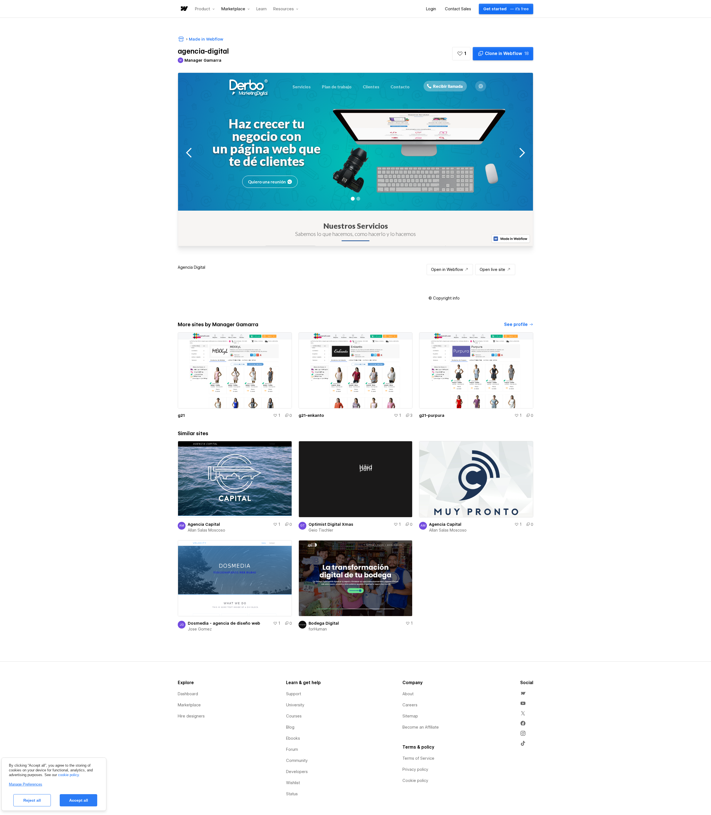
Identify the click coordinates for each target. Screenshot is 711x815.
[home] (183, 9)
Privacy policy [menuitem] (415, 769)
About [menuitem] (408, 694)
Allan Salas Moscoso (206, 530)
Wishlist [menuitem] (293, 783)
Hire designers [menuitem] (191, 716)
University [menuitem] (295, 705)
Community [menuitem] (297, 760)
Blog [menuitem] (290, 727)
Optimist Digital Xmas (331, 524)
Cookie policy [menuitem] (415, 780)
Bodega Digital (324, 623)
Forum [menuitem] (292, 749)
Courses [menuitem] (294, 716)
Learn (261, 9)
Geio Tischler (321, 530)
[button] (205, 9)
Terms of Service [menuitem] (418, 758)
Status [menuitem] (292, 794)
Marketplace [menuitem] (189, 705)
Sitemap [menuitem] (410, 716)
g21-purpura (431, 415)
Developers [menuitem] (297, 771)
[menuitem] (523, 693)
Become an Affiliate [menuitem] (420, 727)
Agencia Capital (204, 524)
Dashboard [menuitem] (188, 694)
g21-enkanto (311, 415)
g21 (181, 415)
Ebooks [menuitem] (293, 738)
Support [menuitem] (293, 694)
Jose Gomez (200, 629)
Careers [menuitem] (409, 705)
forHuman (318, 629)
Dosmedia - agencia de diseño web (224, 623)
